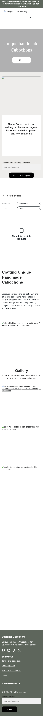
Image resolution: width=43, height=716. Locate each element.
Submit (9, 709)
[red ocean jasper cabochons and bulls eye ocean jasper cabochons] (21, 573)
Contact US (7, 657)
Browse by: (6, 203)
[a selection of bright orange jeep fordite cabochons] (21, 485)
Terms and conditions (11, 661)
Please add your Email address (16, 162)
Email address (8, 696)
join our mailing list (21, 175)
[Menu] (37, 18)
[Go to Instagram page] (8, 650)
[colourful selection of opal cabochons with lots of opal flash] (21, 445)
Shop (21, 60)
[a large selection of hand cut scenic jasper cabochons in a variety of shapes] (21, 532)
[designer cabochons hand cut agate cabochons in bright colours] (21, 613)
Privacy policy (8, 665)
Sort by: (5, 208)
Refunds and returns (11, 670)
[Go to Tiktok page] (14, 650)
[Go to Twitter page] (19, 650)
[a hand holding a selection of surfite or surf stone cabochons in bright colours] (21, 338)
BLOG (4, 675)
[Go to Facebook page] (3, 650)
